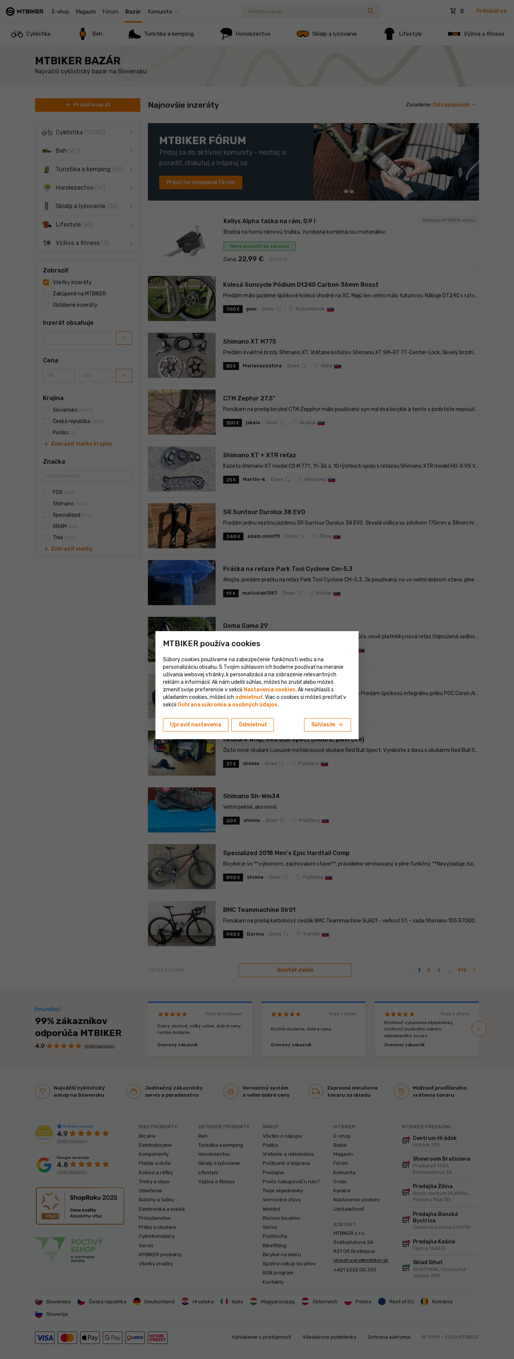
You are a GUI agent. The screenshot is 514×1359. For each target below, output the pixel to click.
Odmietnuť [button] (253, 724)
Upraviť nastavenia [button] (195, 724)
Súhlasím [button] (327, 725)
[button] (249, 697)
